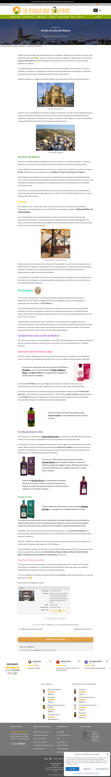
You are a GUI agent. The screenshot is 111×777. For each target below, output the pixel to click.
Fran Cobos (63, 36)
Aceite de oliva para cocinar (41, 732)
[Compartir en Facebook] (46, 618)
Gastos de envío (61, 742)
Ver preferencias (102, 769)
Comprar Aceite (28, 17)
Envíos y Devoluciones (63, 735)
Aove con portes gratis (40, 742)
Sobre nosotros (15, 17)
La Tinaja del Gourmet (6, 46)
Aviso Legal (96, 773)
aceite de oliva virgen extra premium (69, 624)
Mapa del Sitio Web (62, 745)
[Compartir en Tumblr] (65, 618)
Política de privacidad (88, 773)
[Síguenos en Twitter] (17, 743)
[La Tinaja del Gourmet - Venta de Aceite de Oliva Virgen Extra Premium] (40, 10)
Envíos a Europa (63, 17)
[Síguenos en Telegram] (24, 743)
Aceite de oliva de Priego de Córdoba (32, 629)
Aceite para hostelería (39, 738)
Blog (72, 17)
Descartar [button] (77, 1)
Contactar (79, 17)
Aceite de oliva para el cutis (82, 629)
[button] (107, 754)
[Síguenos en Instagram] (14, 743)
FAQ (58, 738)
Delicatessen (41, 17)
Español (94, 4)
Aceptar (72, 769)
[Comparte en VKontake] (58, 618)
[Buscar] (95, 10)
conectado (36, 650)
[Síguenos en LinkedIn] (21, 743)
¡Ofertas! (52, 17)
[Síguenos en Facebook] (11, 743)
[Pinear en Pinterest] (55, 618)
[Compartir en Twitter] (49, 618)
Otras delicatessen (38, 748)
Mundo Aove (55, 27)
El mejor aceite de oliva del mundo (43, 745)
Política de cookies (79, 773)
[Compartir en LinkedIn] (61, 618)
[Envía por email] (52, 618)
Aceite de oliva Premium (40, 735)
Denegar (87, 769)
